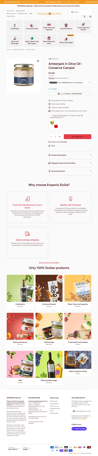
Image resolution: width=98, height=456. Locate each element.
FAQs (51, 411)
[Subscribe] (89, 411)
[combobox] (80, 12)
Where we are (54, 406)
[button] (52, 146)
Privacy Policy (54, 413)
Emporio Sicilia (77, 453)
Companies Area (55, 408)
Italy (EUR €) (12, 449)
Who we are (53, 401)
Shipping (51, 78)
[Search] (71, 12)
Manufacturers (54, 403)
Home (8, 49)
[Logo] (49, 13)
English (25, 449)
